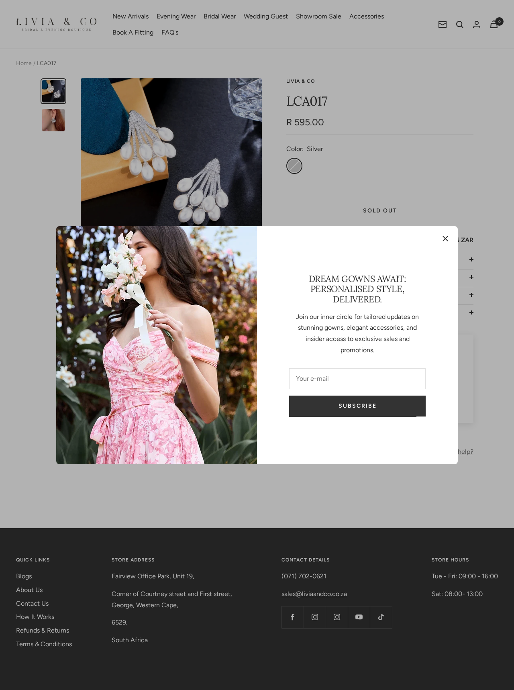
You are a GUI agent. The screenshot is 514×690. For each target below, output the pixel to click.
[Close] (445, 238)
